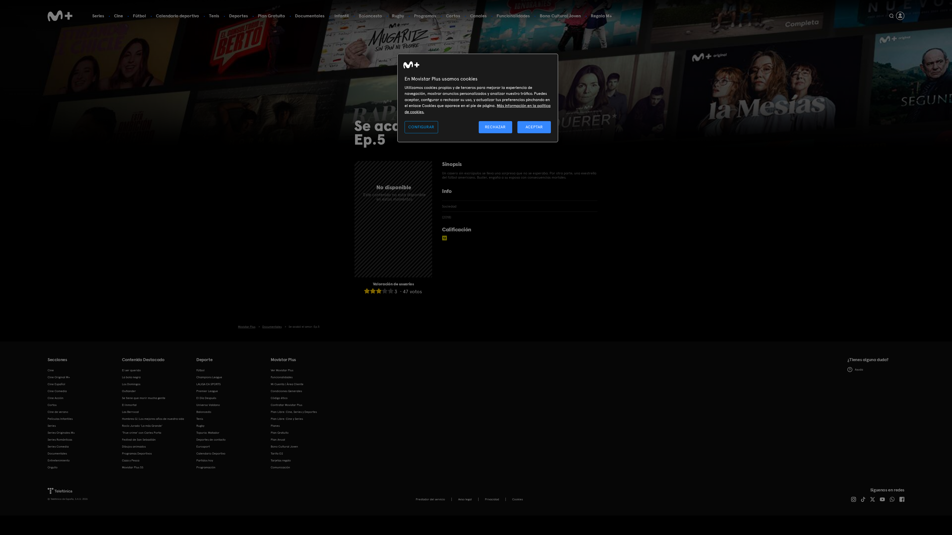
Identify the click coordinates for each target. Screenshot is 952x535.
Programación (205, 467)
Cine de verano (58, 412)
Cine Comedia (57, 391)
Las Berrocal (130, 412)
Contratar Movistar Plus (286, 405)
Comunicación (280, 467)
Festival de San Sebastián (139, 439)
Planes (275, 426)
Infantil (341, 15)
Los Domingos (131, 384)
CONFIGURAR (421, 127)
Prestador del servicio (430, 499)
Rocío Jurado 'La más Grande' (142, 426)
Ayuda (859, 369)
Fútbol (139, 15)
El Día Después (206, 398)
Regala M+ (601, 15)
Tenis (214, 15)
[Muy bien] (390, 291)
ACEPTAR (534, 127)
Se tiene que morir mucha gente (143, 398)
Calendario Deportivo (210, 453)
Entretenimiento (59, 460)
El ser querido (131, 370)
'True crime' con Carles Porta (141, 432)
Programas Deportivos (137, 453)
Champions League (209, 377)
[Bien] (384, 291)
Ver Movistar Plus (282, 370)
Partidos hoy (204, 460)
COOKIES (517, 499)
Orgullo (53, 467)
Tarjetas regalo (281, 460)
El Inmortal (129, 405)
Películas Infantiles (60, 419)
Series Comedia (58, 446)
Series (98, 15)
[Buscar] (891, 16)
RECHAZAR (495, 127)
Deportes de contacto (211, 439)
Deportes (238, 15)
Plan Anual (278, 439)
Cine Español (56, 384)
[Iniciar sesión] (900, 16)
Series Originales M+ (61, 432)
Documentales (310, 15)
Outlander (129, 391)
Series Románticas (60, 439)
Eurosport (203, 446)
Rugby (398, 15)
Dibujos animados (134, 446)
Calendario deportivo (177, 15)
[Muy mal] (367, 291)
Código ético (279, 398)
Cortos (453, 15)
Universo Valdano (208, 405)
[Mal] (373, 291)
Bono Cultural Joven (560, 15)
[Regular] (379, 291)
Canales (478, 15)
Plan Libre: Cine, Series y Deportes (294, 412)
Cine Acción (55, 398)
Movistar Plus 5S (132, 467)
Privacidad (492, 499)
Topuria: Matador (207, 432)
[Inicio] (60, 15)
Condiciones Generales (286, 391)
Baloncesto (370, 15)
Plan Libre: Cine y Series (287, 419)
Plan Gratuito (271, 15)
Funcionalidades (513, 15)
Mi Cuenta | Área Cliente (287, 384)
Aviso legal (465, 499)
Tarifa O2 (277, 453)
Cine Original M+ (59, 377)
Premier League (207, 391)
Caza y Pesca (130, 460)
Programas (425, 15)
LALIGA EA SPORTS (208, 384)
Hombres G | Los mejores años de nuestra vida (153, 419)
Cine (118, 15)
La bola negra (131, 377)
